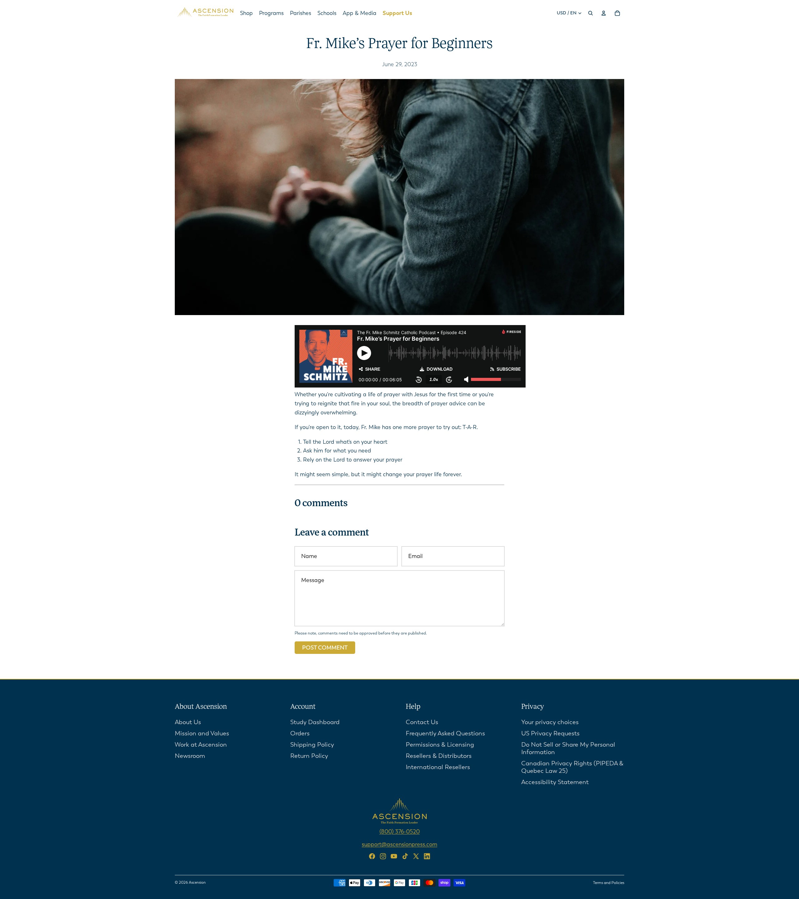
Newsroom (190, 755)
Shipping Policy (312, 744)
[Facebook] (372, 856)
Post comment (325, 647)
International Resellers (438, 766)
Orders (300, 733)
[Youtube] (394, 856)
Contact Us (422, 721)
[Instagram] (383, 856)
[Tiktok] (405, 856)
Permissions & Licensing (440, 744)
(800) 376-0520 (400, 831)
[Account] (603, 13)
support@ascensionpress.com (399, 844)
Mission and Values (202, 733)
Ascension (197, 882)
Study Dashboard (315, 721)
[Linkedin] (427, 856)
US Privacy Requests (550, 733)
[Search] (590, 13)
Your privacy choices (550, 721)
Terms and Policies (608, 883)
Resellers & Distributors (439, 755)
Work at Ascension (201, 744)
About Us (188, 721)
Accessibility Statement (555, 781)
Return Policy (309, 755)
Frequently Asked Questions (445, 733)
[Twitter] (416, 856)
